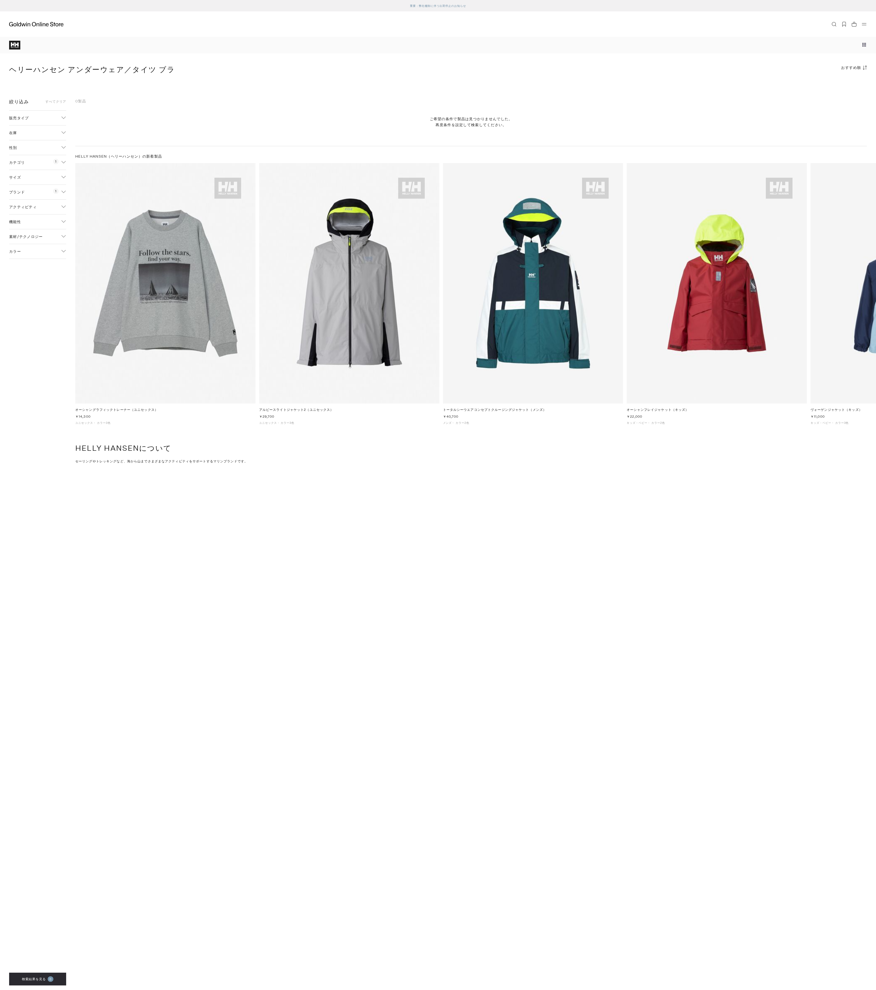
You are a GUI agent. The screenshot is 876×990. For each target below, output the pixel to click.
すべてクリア (55, 101)
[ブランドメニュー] (864, 45)
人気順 (833, 85)
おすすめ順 (851, 67)
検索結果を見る (37, 979)
